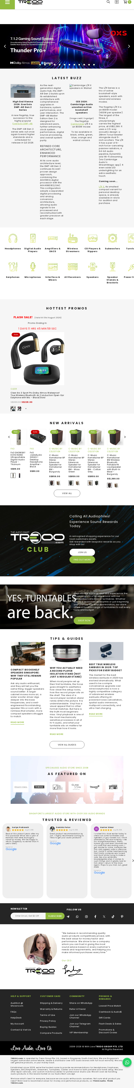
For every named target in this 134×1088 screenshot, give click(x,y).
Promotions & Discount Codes (108, 1031)
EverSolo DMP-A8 (23, 123)
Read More (17, 722)
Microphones (33, 277)
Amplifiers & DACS (53, 250)
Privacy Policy (48, 1021)
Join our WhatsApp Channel (80, 1016)
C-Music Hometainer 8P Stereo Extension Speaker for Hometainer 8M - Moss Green (76, 463)
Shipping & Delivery (51, 1003)
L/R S (101, 186)
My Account (17, 1023)
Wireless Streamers (73, 250)
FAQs (14, 1012)
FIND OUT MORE (82, 559)
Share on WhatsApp (80, 1003)
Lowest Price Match (110, 1006)
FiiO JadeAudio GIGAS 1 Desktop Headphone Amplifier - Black (36, 459)
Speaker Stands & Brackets (112, 280)
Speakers (92, 277)
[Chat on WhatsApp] (127, 1062)
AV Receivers (72, 277)
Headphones (13, 248)
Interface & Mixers (52, 278)
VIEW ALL (67, 493)
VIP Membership (78, 1032)
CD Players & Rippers (92, 250)
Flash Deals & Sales (110, 1023)
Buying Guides (48, 1027)
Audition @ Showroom (17, 1004)
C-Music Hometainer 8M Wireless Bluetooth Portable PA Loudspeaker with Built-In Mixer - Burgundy (114, 464)
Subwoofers (112, 248)
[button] (40, 65)
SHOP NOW (84, 620)
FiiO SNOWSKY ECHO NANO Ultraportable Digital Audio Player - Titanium (18, 458)
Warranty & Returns (51, 1009)
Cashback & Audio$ (110, 1012)
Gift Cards (104, 1017)
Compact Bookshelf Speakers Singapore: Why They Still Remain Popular (26, 674)
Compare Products (117, 2)
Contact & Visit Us (21, 1030)
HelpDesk (16, 1017)
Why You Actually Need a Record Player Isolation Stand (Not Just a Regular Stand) (66, 672)
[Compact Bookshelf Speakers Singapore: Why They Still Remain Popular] (28, 653)
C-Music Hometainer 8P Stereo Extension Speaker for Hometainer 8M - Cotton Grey (95, 463)
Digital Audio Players (32, 250)
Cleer (14, 388)
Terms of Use (47, 1015)
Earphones (13, 277)
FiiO (13, 448)
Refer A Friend (77, 1009)
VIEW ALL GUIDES (67, 744)
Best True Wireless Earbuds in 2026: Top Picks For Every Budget (105, 667)
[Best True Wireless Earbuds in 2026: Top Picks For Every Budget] (106, 650)
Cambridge (77, 123)
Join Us (82, 552)
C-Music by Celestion (55, 450)
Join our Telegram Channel (80, 1025)
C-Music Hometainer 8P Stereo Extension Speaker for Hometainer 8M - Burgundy (57, 463)
